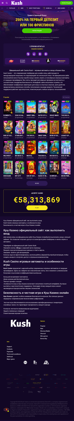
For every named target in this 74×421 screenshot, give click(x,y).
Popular (12, 8)
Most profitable (34, 8)
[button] (71, 8)
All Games (66, 97)
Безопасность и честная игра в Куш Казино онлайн (21, 225)
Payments (10, 351)
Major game (11, 359)
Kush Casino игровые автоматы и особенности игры (22, 223)
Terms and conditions (14, 354)
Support (9, 346)
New (22, 8)
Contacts (9, 349)
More (37, 183)
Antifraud (10, 356)
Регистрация (37, 30)
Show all (49, 8)
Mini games (61, 8)
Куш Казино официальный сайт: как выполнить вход (22, 221)
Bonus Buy (43, 338)
